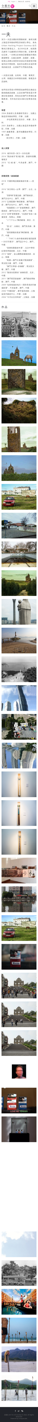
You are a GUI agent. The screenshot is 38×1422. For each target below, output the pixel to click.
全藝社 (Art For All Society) (12, 1415)
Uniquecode (23, 1418)
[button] (30, 6)
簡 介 (8, 26)
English (13, 1)
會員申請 (27, 1)
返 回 (3, 26)
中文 (9, 1)
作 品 (13, 26)
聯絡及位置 (21, 1)
